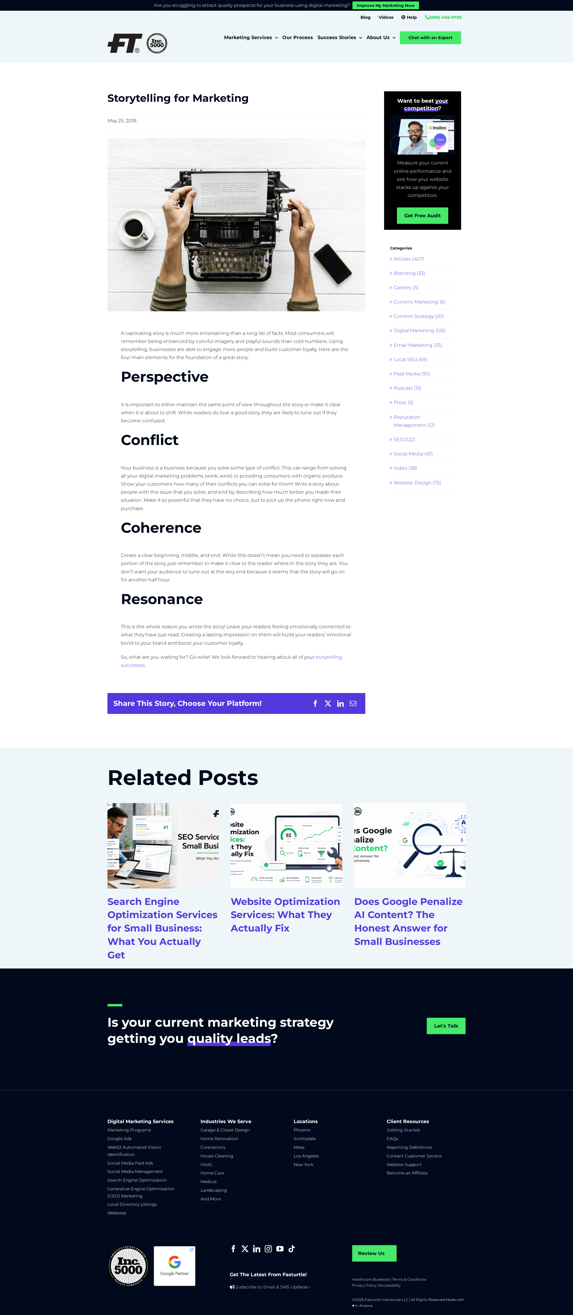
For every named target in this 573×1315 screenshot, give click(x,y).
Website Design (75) (417, 483)
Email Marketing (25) (418, 345)
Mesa (299, 1147)
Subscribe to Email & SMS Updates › (273, 1287)
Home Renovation (219, 1138)
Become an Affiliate (407, 1173)
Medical (209, 1181)
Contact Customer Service (414, 1156)
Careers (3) (406, 287)
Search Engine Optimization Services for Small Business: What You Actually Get (162, 928)
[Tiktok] (291, 1248)
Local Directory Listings (132, 1204)
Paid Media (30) (412, 374)
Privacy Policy (364, 1285)
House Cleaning (217, 1156)
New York (303, 1164)
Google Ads (119, 1138)
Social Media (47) (413, 454)
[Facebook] (315, 703)
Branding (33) (409, 273)
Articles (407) (409, 259)
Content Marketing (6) (420, 302)
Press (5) (403, 402)
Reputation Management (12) (414, 421)
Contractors (213, 1147)
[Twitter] (245, 1248)
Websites (116, 1213)
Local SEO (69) (410, 359)
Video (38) (405, 468)
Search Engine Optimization (137, 1180)
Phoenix (302, 1130)
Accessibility (390, 1285)
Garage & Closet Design (225, 1130)
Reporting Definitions (409, 1147)
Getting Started (403, 1130)
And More (211, 1199)
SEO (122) (404, 439)
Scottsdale (305, 1138)
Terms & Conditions (409, 1279)
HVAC (207, 1164)
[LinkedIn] (340, 703)
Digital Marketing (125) (420, 330)
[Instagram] (268, 1248)
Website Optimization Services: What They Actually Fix (285, 915)
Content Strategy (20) (419, 316)
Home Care (212, 1173)
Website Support (404, 1164)
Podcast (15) (407, 388)
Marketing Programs (129, 1130)
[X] (328, 703)
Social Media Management (135, 1171)
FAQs (392, 1138)
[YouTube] (280, 1248)
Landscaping (214, 1190)
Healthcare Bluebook (370, 1279)
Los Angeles (306, 1156)
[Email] (353, 703)
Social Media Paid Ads (130, 1163)
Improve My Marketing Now (386, 5)
